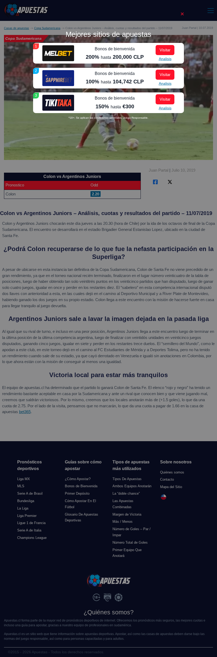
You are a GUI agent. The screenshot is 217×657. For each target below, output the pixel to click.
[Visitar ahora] (58, 53)
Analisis (165, 59)
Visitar (165, 50)
